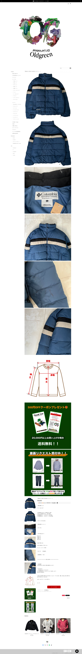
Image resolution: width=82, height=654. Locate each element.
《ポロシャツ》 (15, 84)
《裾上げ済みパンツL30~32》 (17, 104)
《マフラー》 (14, 129)
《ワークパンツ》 (15, 111)
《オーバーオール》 (15, 127)
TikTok (14, 155)
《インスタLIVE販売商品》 (16, 131)
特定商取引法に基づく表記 (17, 143)
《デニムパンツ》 (15, 106)
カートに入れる (54, 586)
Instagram (14, 151)
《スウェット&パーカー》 (16, 90)
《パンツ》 (14, 102)
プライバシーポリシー (16, 141)
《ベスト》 (14, 92)
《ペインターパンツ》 (16, 109)
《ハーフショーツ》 (15, 115)
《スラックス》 (15, 113)
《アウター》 (15, 95)
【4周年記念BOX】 (15, 133)
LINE (14, 153)
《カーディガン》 (15, 99)
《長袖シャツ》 (15, 86)
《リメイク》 (14, 77)
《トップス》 (14, 79)
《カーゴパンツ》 (15, 117)
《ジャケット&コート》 (16, 97)
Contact (14, 139)
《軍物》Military (14, 125)
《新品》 (13, 123)
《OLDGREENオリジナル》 (16, 75)
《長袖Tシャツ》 (15, 88)
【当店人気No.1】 (15, 73)
